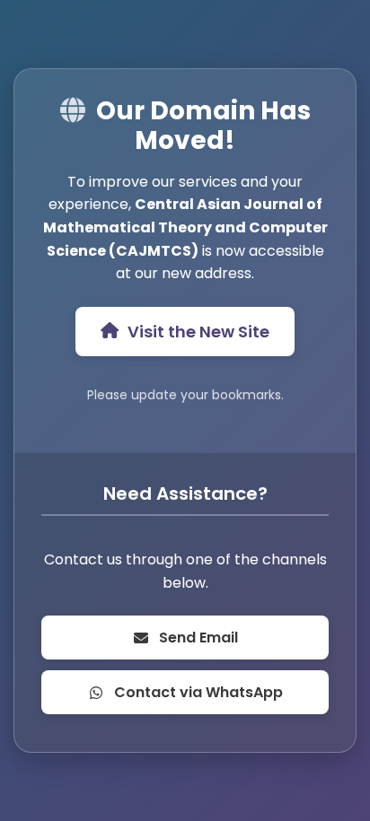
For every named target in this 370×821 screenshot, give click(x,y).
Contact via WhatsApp (198, 692)
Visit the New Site (198, 331)
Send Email (198, 637)
